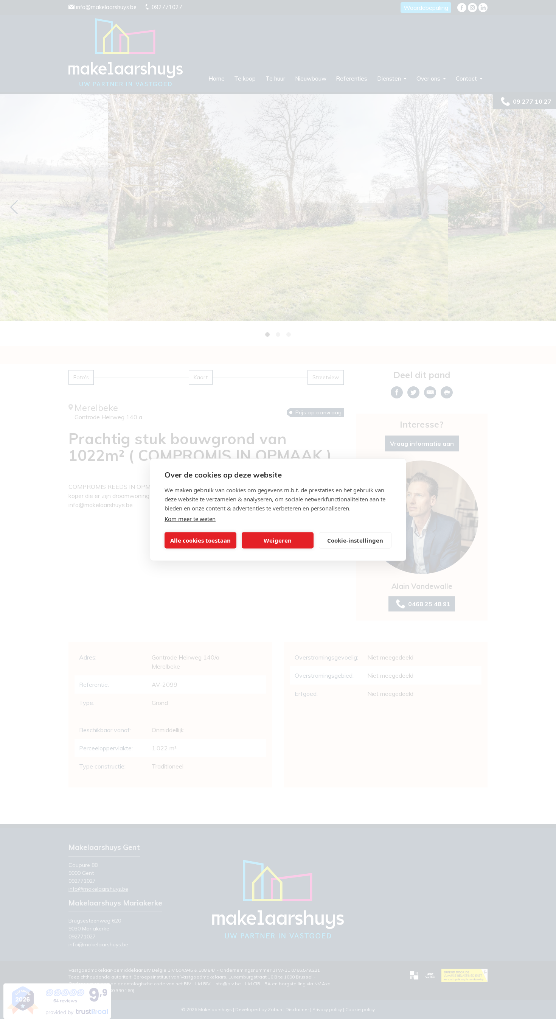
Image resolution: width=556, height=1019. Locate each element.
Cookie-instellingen (355, 540)
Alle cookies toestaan (200, 540)
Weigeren (278, 540)
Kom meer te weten (190, 518)
